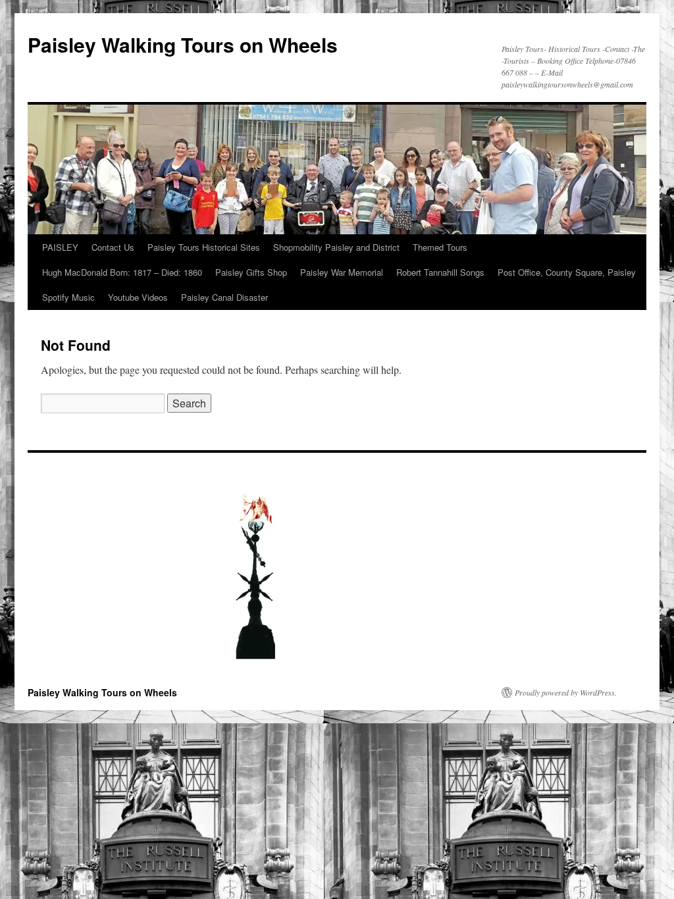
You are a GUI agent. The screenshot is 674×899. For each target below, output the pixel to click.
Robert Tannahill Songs (440, 272)
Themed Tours (440, 247)
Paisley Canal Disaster (224, 297)
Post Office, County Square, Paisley (567, 272)
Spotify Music (68, 297)
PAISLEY (60, 247)
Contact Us (112, 247)
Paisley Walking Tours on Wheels (183, 44)
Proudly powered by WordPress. (566, 692)
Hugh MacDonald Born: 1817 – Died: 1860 (122, 272)
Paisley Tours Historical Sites (203, 247)
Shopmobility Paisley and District (336, 247)
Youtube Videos (138, 297)
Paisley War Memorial (341, 272)
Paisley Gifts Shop (251, 272)
